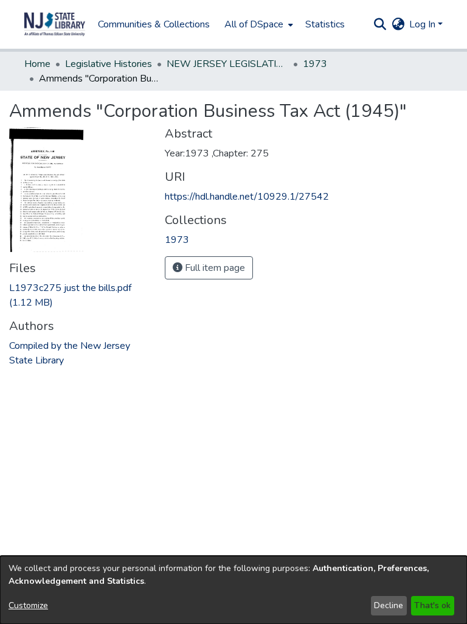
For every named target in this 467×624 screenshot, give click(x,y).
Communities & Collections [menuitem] (154, 24)
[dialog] (233, 590)
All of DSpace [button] (253, 24)
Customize (28, 605)
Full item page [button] (213, 268)
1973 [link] (315, 64)
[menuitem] (257, 24)
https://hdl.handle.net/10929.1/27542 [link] (247, 196)
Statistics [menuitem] (325, 24)
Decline (388, 605)
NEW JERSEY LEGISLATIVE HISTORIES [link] (227, 64)
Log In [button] (423, 24)
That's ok (432, 605)
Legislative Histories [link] (108, 64)
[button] (55, 24)
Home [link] (37, 64)
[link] (177, 240)
